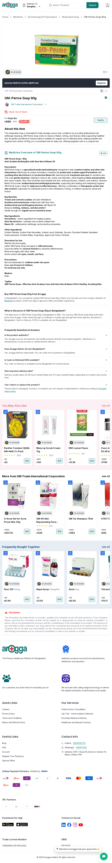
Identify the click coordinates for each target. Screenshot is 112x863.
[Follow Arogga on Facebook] (69, 825)
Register (101, 83)
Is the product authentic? (17, 335)
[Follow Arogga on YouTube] (81, 825)
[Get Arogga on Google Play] (8, 824)
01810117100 (81, 747)
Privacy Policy (8, 714)
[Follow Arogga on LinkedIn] (63, 825)
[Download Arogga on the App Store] (22, 824)
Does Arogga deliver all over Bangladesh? (25, 349)
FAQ (4, 747)
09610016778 (79, 743)
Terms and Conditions (12, 718)
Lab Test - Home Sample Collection (77, 714)
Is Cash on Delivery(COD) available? (22, 360)
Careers (5, 709)
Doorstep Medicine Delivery (74, 718)
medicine (9, 301)
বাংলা (104, 153)
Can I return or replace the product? (22, 385)
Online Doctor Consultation (73, 709)
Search (92, 5)
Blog (4, 743)
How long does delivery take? (19, 371)
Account (6, 752)
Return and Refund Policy (13, 722)
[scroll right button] (107, 437)
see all (106, 405)
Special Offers (8, 760)
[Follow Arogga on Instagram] (75, 825)
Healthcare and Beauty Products (76, 722)
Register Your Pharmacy (13, 756)
